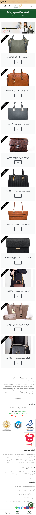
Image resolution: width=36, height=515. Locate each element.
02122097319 (26, 498)
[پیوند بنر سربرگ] (18, 2)
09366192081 (14, 494)
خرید (18, 62)
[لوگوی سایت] (18, 6)
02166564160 (13, 408)
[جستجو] (9, 6)
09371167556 (14, 411)
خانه (23, 16)
